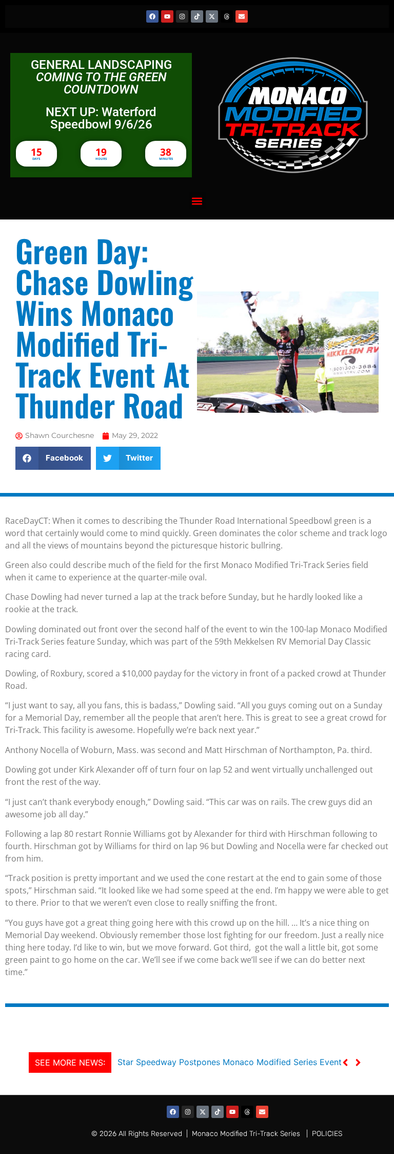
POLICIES (327, 1133)
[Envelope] (241, 16)
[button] (197, 200)
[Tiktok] (197, 16)
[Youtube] (167, 16)
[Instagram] (182, 16)
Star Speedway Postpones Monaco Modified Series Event (229, 1062)
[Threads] (227, 16)
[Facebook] (152, 16)
